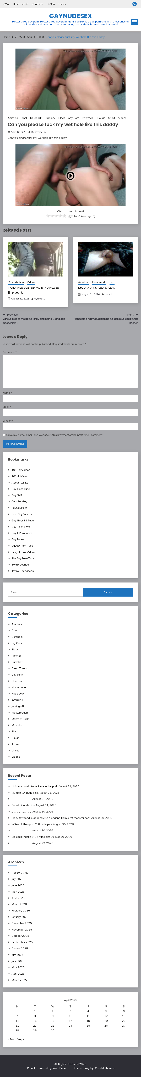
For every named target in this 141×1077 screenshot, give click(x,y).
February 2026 (21, 910)
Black (61, 118)
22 (35, 1025)
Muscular (17, 725)
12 (106, 1016)
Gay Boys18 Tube (23, 520)
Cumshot (17, 662)
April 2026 (18, 898)
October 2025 (20, 935)
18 (88, 1020)
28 (17, 1030)
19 (106, 1020)
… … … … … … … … (21, 799)
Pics (112, 282)
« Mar (11, 1039)
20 (124, 1020)
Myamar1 (39, 298)
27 (124, 1025)
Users (62, 4)
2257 (6, 4)
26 (106, 1025)
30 (53, 1030)
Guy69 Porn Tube (22, 545)
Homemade (99, 282)
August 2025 (20, 948)
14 (17, 1020)
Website (8, 420)
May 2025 (18, 967)
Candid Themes (105, 1068)
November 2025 (22, 929)
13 (124, 1016)
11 (88, 1016)
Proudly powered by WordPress (47, 1068)
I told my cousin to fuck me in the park (33, 290)
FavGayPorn (19, 507)
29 (35, 1030)
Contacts (37, 4)
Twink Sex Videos (23, 571)
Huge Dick (18, 693)
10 (70, 1016)
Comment (10, 352)
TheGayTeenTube (23, 558)
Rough (101, 118)
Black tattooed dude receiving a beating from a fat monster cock (51, 818)
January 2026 (20, 917)
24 (70, 1025)
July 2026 (17, 879)
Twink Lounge (20, 564)
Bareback (35, 118)
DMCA (51, 4)
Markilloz (110, 294)
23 (53, 1025)
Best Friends (20, 4)
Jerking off (18, 706)
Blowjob (16, 655)
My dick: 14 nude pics (96, 288)
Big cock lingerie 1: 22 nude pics (31, 836)
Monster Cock (20, 719)
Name (7, 392)
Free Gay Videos (22, 514)
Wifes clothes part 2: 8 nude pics (32, 824)
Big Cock (50, 118)
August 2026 (20, 872)
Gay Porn (73, 118)
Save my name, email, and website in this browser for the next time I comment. (54, 435)
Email (7, 406)
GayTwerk (18, 539)
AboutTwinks (20, 482)
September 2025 (22, 942)
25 (88, 1025)
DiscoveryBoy (38, 131)
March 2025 (19, 980)
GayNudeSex (70, 15)
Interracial (88, 118)
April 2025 (18, 973)
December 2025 (22, 923)
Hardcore (17, 681)
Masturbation (16, 282)
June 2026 (18, 885)
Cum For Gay (19, 501)
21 (17, 1025)
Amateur (13, 118)
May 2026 (18, 891)
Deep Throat (19, 668)
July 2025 (17, 954)
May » (20, 1039)
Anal (24, 118)
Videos (122, 118)
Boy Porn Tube (21, 489)
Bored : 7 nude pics (23, 805)
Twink (15, 744)
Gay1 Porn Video (22, 533)
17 (70, 1020)
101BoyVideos (21, 470)
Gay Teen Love (21, 526)
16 (53, 1020)
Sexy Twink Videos (23, 552)
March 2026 (19, 904)
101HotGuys (20, 476)
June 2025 (18, 961)
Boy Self (17, 495)
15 (35, 1020)
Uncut (111, 118)
